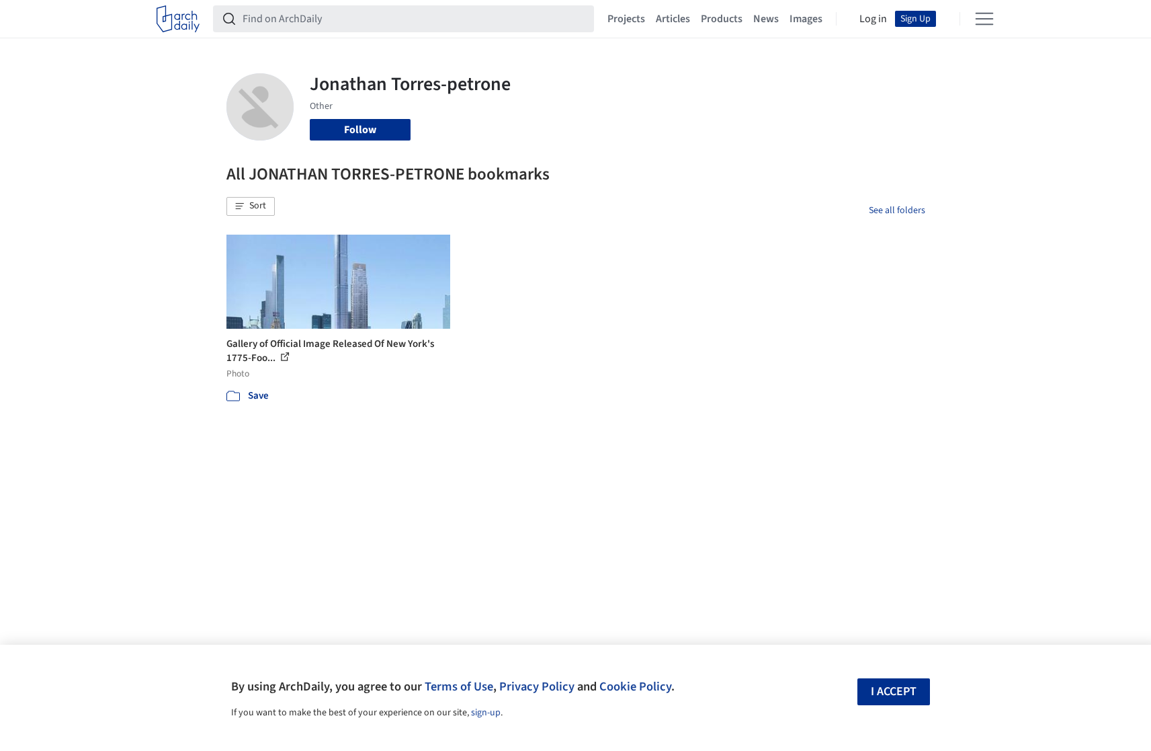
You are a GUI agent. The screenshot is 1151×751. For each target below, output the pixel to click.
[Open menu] (984, 19)
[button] (250, 206)
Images (806, 18)
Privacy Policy (536, 686)
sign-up (486, 712)
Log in (873, 18)
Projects (626, 18)
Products (721, 18)
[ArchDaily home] (178, 18)
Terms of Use (459, 686)
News (766, 18)
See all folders (897, 210)
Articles (673, 18)
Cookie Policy (635, 686)
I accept (893, 691)
